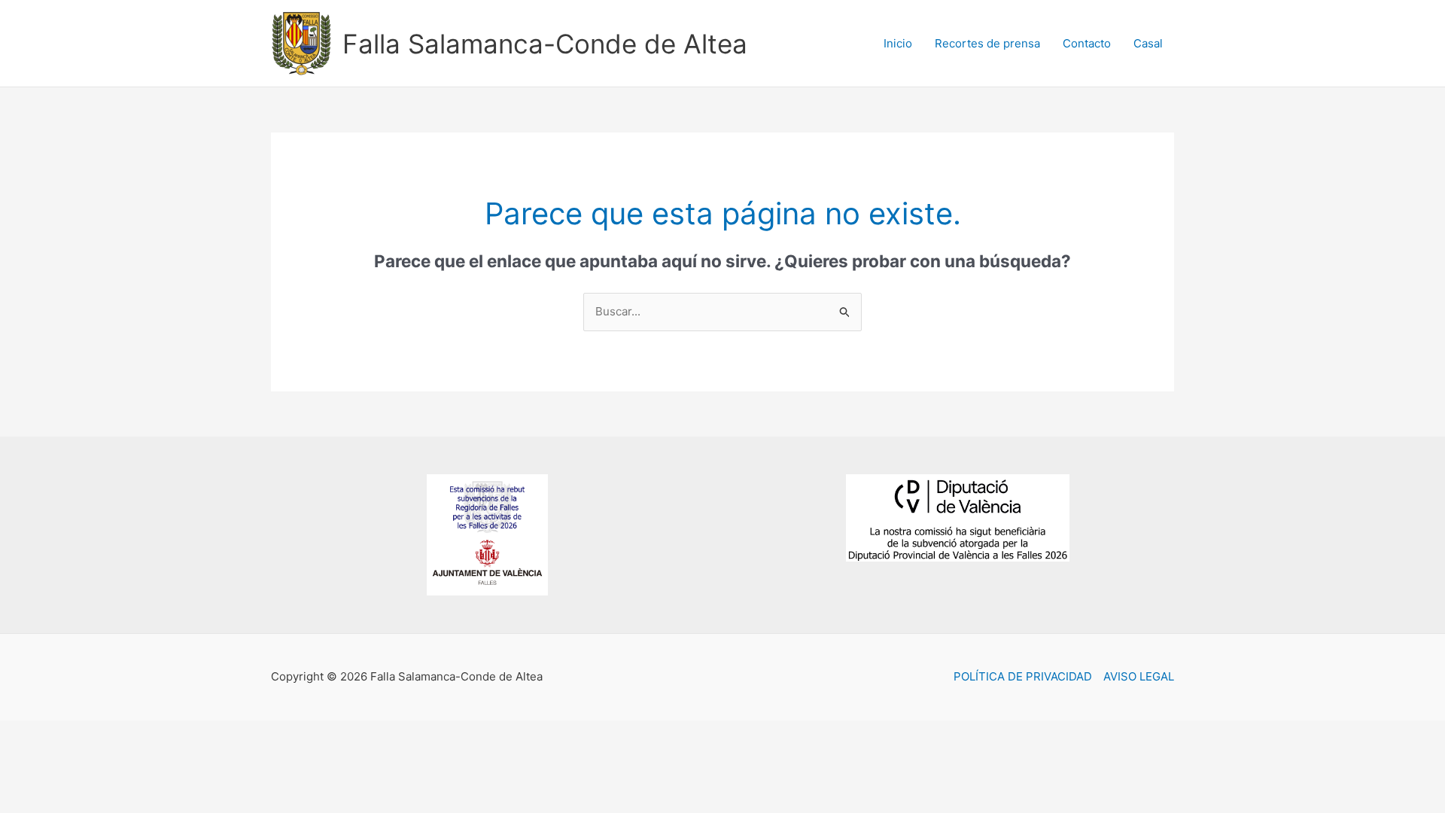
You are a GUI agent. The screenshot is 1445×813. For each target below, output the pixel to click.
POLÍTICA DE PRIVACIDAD (1023, 676)
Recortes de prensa (987, 43)
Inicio (898, 43)
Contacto (1087, 43)
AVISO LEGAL (1138, 676)
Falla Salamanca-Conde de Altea (544, 43)
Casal (1148, 43)
